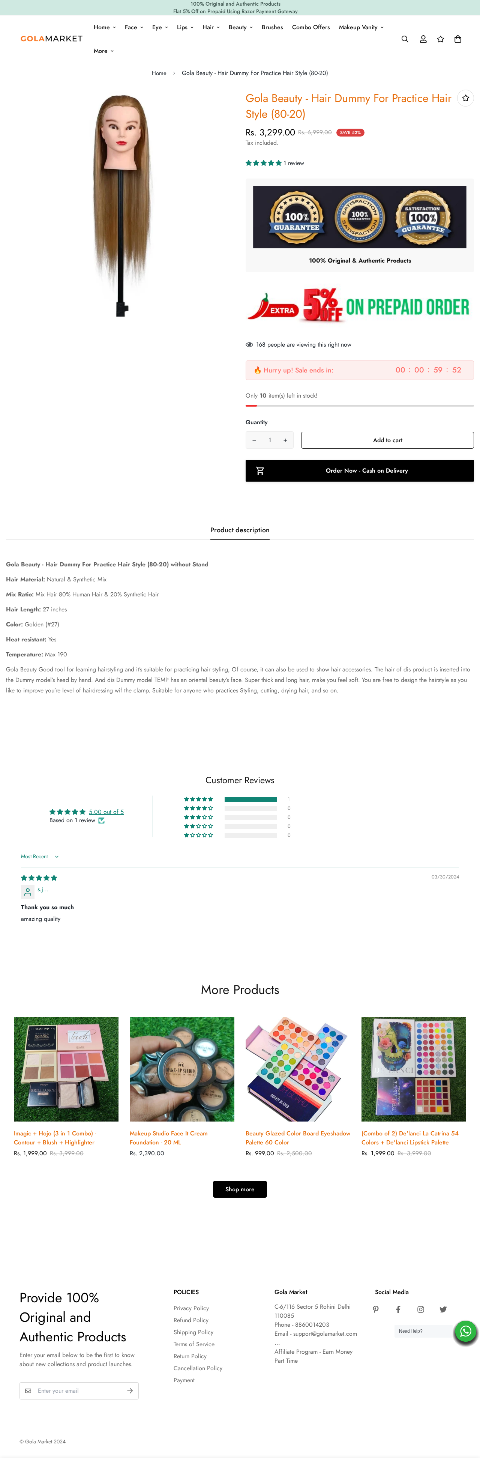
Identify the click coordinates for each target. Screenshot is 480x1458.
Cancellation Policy (198, 1368)
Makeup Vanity (358, 27)
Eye (157, 27)
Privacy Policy (191, 1308)
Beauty (238, 27)
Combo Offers (311, 27)
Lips (182, 27)
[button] (265, 163)
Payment (184, 1380)
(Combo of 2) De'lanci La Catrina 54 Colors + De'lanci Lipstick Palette (410, 1138)
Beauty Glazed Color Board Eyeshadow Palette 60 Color (298, 1138)
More (101, 51)
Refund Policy (191, 1320)
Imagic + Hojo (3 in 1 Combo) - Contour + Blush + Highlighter (55, 1138)
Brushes (272, 27)
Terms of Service (194, 1344)
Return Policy (190, 1356)
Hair (208, 27)
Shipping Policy (193, 1332)
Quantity (257, 422)
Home (102, 27)
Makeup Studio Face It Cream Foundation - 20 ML (169, 1138)
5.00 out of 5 (106, 812)
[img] (39, 878)
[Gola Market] (51, 39)
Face (131, 27)
